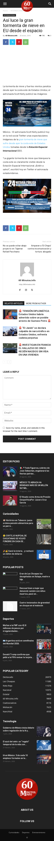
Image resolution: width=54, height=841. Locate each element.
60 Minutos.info (11, 35)
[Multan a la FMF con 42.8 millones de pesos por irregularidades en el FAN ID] (44, 629)
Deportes (26, 832)
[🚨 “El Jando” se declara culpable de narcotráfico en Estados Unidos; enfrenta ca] (10, 331)
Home (5, 10)
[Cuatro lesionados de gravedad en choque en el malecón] (10, 606)
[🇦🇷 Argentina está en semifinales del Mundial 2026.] (44, 644)
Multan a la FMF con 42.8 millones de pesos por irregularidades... (14, 628)
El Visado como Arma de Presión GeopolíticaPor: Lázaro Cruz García (35, 500)
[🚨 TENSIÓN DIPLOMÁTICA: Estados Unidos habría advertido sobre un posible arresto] (10, 314)
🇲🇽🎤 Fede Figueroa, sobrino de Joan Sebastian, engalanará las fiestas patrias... (35, 471)
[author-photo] (27, 276)
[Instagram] (27, 290)
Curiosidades (14, 832)
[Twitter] (12, 42)
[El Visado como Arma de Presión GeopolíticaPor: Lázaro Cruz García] (10, 500)
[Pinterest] (19, 42)
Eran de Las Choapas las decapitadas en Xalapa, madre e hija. (35, 577)
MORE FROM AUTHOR (36, 303)
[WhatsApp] (26, 42)
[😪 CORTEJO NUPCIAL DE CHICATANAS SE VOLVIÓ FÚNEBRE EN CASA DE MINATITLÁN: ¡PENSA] (44, 539)
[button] (5, 4)
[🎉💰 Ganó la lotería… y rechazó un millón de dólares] (44, 555)
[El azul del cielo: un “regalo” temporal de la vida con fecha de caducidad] (44, 745)
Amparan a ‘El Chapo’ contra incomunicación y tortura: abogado (39, 248)
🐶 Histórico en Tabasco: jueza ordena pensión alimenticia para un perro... (18, 523)
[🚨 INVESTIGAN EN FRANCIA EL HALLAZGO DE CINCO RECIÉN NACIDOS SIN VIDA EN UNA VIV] (10, 348)
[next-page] (9, 362)
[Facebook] (6, 42)
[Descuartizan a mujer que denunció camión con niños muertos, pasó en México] (10, 592)
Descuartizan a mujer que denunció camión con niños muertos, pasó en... (32, 591)
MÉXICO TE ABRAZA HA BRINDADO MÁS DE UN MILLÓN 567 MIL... (34, 485)
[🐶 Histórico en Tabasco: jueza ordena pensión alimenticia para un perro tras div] (44, 524)
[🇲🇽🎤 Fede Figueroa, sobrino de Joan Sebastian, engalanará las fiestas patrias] (10, 471)
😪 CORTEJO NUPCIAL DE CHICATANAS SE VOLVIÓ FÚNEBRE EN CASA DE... (15, 539)
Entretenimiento (38, 832)
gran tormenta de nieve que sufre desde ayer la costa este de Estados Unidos (25, 143)
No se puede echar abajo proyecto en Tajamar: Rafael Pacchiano (14, 248)
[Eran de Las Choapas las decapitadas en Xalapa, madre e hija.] (10, 577)
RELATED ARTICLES (14, 303)
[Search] (50, 4)
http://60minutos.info (27, 284)
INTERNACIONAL (17, 10)
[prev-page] (4, 362)
